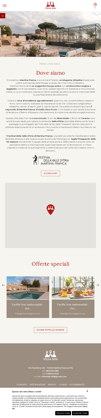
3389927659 (52, 373)
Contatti (22, 384)
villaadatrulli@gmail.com (54, 376)
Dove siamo (54, 64)
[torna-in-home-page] (50, 5)
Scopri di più (50, 173)
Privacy (52, 384)
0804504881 (52, 370)
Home (42, 63)
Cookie (63, 384)
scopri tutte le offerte (50, 330)
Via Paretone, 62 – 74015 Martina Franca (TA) (50, 368)
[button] (50, 210)
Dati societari (37, 384)
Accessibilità (77, 384)
